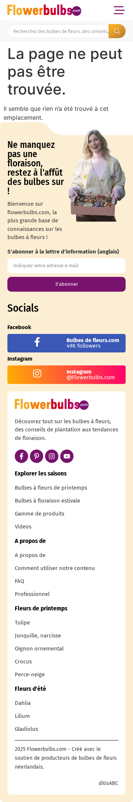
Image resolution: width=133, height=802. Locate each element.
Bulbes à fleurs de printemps (51, 487)
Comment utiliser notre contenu (55, 568)
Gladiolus (26, 729)
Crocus (23, 661)
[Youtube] (67, 456)
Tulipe (22, 622)
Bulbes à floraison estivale (47, 500)
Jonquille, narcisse (38, 635)
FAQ (19, 581)
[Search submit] (117, 31)
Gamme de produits (39, 513)
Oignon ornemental (39, 648)
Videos (23, 526)
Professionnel (32, 594)
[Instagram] (51, 456)
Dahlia (23, 703)
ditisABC (108, 783)
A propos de (30, 555)
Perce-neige (30, 674)
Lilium (22, 716)
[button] (119, 10)
